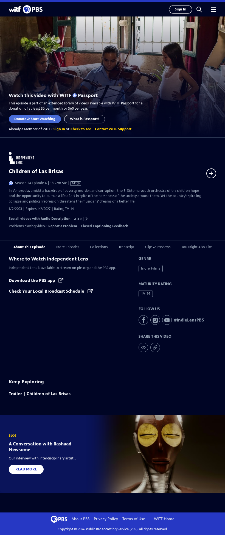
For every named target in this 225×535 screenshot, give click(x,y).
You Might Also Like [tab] (196, 247)
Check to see (81, 129)
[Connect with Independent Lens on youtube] (167, 320)
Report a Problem (62, 226)
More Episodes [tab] (67, 247)
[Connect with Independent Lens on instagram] (155, 320)
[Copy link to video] (155, 347)
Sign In (180, 9)
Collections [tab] (99, 247)
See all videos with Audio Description (44, 219)
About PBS (80, 519)
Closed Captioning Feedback (104, 226)
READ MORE (26, 469)
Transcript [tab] (126, 247)
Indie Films (150, 268)
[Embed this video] (143, 347)
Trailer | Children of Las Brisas (40, 393)
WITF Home (164, 519)
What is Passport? (84, 119)
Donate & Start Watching (34, 119)
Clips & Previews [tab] (157, 247)
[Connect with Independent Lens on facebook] (143, 320)
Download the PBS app (32, 280)
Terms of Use (133, 519)
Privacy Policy (106, 519)
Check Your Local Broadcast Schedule (47, 291)
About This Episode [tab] (29, 247)
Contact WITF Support (113, 129)
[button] (199, 9)
